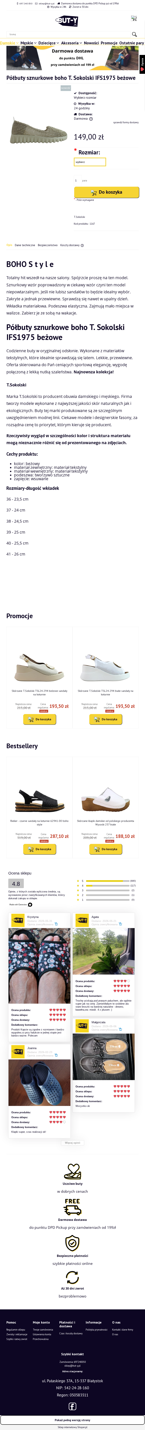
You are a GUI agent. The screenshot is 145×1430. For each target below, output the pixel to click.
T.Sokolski (79, 217)
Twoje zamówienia (43, 1329)
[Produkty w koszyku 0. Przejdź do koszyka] (135, 18)
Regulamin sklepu (15, 1329)
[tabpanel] (72, 425)
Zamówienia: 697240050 (72, 1362)
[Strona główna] (67, 21)
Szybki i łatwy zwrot (16, 1339)
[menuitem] (10, 41)
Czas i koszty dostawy (71, 1333)
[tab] (10, 245)
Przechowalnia (41, 1339)
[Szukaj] (134, 34)
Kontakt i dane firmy (122, 1329)
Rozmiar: (87, 152)
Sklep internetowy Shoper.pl (72, 1427)
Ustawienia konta (42, 1334)
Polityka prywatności (96, 1329)
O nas (115, 1334)
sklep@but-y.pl (47, 3)
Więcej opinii (72, 1142)
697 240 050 (25, 3)
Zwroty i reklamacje (16, 1334)
